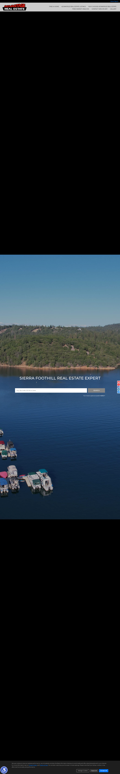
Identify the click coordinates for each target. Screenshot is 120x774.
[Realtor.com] (119, 382)
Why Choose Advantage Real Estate (102, 6)
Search (96, 390)
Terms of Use (44, 765)
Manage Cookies (83, 770)
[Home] (14, 7)
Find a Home (54, 6)
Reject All (94, 770)
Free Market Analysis (80, 9)
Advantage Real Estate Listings (73, 6)
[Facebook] (119, 387)
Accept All (103, 770)
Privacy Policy (33, 765)
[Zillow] (119, 392)
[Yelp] (119, 384)
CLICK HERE (99, 396)
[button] (4, 770)
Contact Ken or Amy (100, 9)
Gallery (113, 9)
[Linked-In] (119, 389)
